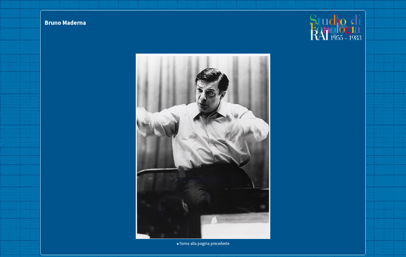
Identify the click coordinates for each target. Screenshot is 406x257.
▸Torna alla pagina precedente (203, 243)
